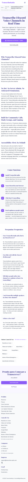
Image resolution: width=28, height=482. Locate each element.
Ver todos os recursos (20, 339)
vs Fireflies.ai (4, 448)
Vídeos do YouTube (6, 346)
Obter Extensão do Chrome (8, 406)
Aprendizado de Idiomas (8, 361)
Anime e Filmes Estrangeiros (9, 357)
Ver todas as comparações (7, 453)
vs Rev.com (4, 451)
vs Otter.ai (3, 446)
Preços (3, 402)
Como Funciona (5, 404)
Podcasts (4, 350)
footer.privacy (4, 470)
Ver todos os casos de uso (7, 439)
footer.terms (4, 472)
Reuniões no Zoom (6, 343)
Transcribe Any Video (6, 411)
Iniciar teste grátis (14, 45)
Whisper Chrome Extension (8, 413)
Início (2, 7)
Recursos (3, 399)
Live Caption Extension (7, 409)
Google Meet (15, 350)
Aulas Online (19, 346)
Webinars (4, 353)
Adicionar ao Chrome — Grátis (15, 40)
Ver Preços (14, 386)
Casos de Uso (7, 7)
